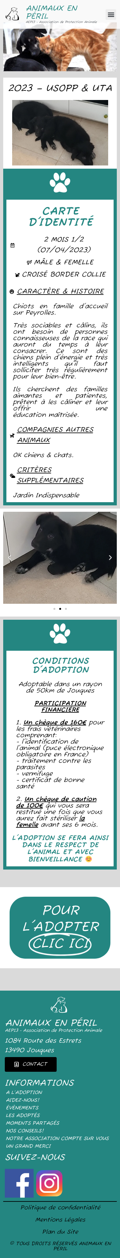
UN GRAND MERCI (28, 1146)
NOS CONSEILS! (25, 1131)
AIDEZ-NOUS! (22, 1100)
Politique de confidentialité (60, 1207)
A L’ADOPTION (24, 1093)
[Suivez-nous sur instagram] (49, 1196)
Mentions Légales (60, 1219)
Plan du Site (60, 1232)
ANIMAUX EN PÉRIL (51, 13)
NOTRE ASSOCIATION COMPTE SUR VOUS (57, 1139)
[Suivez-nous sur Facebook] (20, 1196)
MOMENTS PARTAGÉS (32, 1123)
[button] (111, 14)
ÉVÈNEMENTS (22, 1108)
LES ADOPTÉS (22, 1116)
